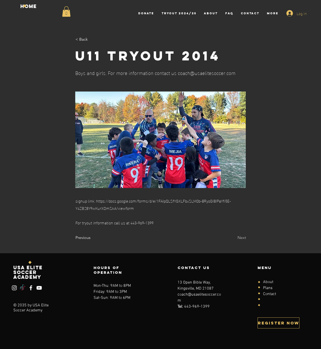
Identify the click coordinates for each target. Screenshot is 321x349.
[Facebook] (31, 288)
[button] (66, 11)
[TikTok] (22, 288)
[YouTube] (39, 288)
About (268, 282)
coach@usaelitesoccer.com (206, 72)
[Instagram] (14, 288)
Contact (269, 294)
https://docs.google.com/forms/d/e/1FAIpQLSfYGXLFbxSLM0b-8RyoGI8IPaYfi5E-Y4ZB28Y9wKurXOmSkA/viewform (153, 204)
